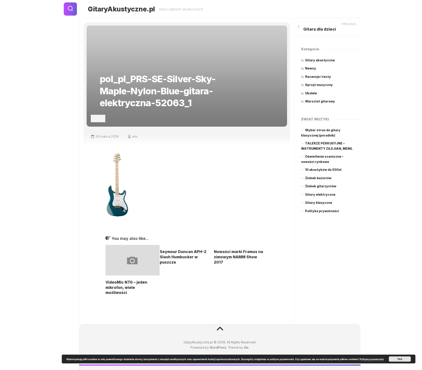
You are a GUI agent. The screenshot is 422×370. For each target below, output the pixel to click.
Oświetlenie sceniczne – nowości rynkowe (322, 159)
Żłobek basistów (318, 178)
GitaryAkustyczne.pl (121, 9)
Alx (246, 347)
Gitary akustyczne (320, 60)
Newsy (310, 68)
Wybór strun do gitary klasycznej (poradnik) (320, 132)
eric (135, 136)
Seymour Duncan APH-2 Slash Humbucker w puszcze (183, 257)
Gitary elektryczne (320, 194)
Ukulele (311, 93)
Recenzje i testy (318, 76)
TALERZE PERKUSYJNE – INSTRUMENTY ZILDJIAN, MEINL (327, 145)
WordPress (218, 347)
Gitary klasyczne (318, 202)
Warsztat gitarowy (320, 101)
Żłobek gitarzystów (320, 186)
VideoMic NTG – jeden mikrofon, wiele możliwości (126, 287)
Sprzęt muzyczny (319, 85)
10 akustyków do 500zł (323, 169)
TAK (399, 359)
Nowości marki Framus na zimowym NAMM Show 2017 (238, 257)
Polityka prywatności (322, 211)
